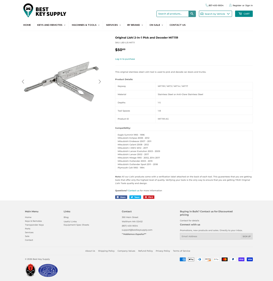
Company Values (126, 251)
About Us (90, 251)
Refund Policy (145, 251)
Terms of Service (181, 251)
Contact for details (189, 220)
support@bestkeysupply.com (137, 230)
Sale (27, 236)
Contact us (133, 190)
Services (29, 232)
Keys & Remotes (33, 221)
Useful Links (70, 221)
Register (237, 5)
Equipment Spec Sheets (76, 225)
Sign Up (247, 236)
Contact (29, 240)
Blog (66, 217)
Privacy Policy (163, 251)
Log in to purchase (125, 59)
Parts (27, 228)
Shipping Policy (106, 251)
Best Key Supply (41, 259)
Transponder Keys (34, 225)
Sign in (249, 5)
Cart (246, 13)
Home (28, 217)
